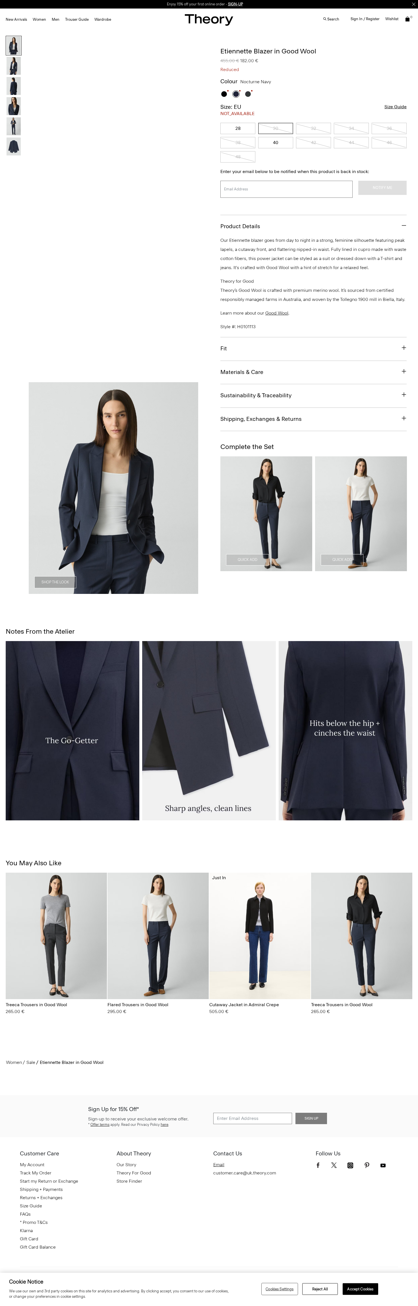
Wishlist (391, 19)
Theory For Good (134, 1173)
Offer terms (99, 1124)
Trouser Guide (77, 19)
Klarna (26, 1230)
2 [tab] (83, 590)
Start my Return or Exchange (49, 1181)
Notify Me (382, 188)
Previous (37, 488)
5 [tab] (144, 590)
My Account (32, 1164)
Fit (223, 348)
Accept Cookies (360, 1289)
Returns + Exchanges (41, 1197)
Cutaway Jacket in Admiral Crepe (244, 1004)
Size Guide (395, 106)
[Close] (413, 4)
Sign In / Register (365, 19)
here (164, 1124)
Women (39, 19)
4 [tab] (124, 590)
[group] (56, 936)
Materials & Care (241, 372)
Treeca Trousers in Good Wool (36, 1004)
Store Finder (129, 1181)
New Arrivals (16, 19)
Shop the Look (55, 582)
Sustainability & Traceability (255, 395)
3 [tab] (103, 590)
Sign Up (311, 1118)
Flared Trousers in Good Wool (137, 1004)
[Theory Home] (209, 20)
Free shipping (182, 4)
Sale (30, 1062)
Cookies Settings (279, 1289)
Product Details (240, 226)
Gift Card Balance (38, 1247)
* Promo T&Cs (34, 1222)
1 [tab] (62, 590)
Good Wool (276, 313)
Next (190, 488)
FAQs (25, 1214)
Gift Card (29, 1238)
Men (55, 19)
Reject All (320, 1289)
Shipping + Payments (41, 1189)
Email (218, 1164)
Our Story (126, 1164)
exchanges (207, 4)
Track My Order (35, 1173)
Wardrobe (102, 19)
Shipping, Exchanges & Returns (261, 418)
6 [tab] (164, 590)
